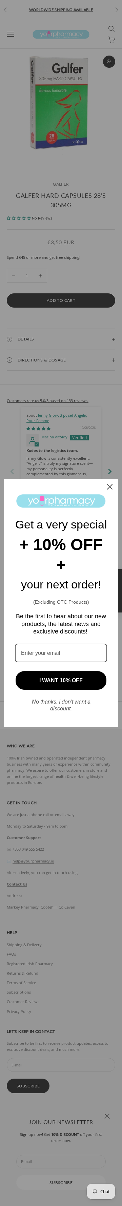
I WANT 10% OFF (61, 680)
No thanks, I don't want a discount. (61, 705)
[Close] (110, 487)
